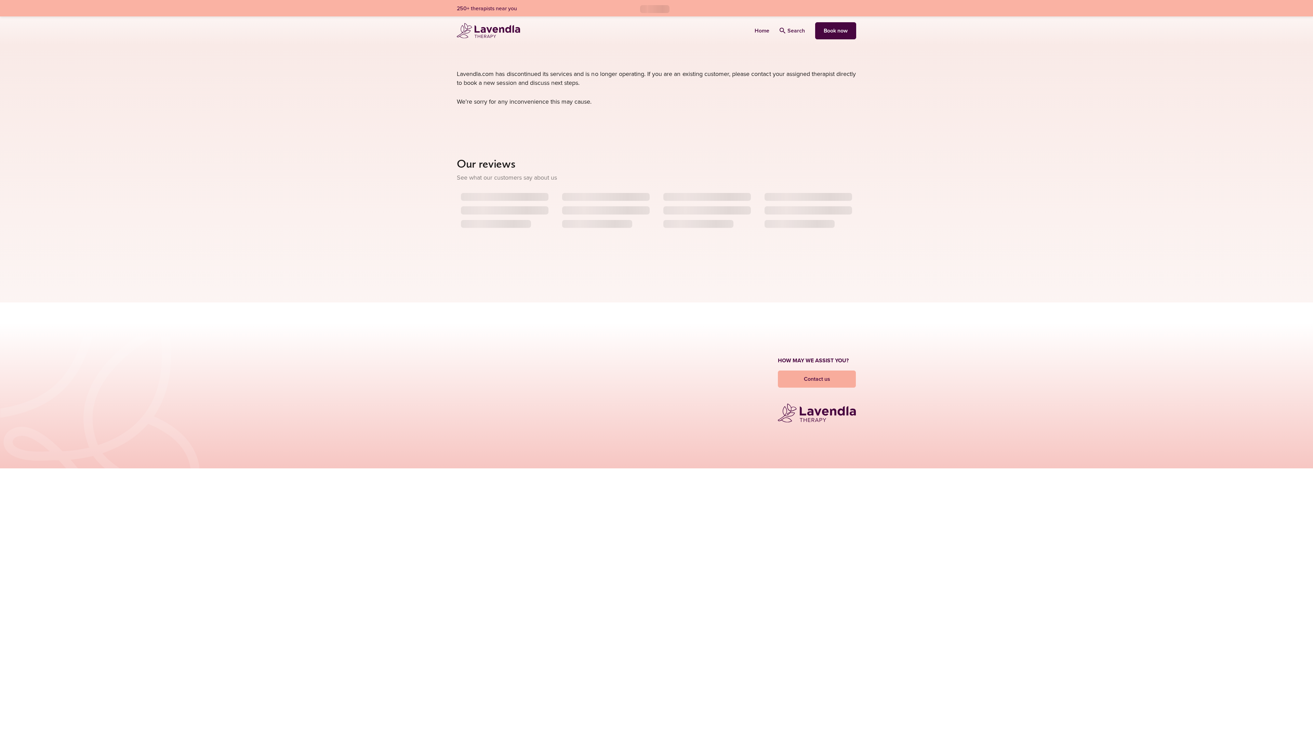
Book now (836, 31)
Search (796, 31)
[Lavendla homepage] (488, 30)
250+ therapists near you (487, 8)
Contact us (817, 379)
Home (762, 31)
